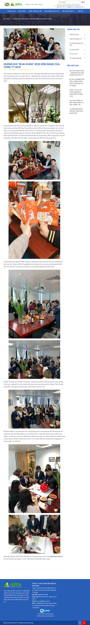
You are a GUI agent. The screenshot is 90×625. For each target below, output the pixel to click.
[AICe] (14, 4)
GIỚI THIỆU (22, 11)
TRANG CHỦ (11, 11)
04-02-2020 (12, 69)
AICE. (17, 623)
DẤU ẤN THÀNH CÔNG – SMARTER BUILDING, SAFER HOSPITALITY (76, 73)
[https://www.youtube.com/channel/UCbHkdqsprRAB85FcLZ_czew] (84, 623)
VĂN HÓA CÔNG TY (68, 11)
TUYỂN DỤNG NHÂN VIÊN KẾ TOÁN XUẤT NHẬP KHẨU (76, 111)
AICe (5, 69)
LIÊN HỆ (80, 11)
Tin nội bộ (31, 69)
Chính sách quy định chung (45, 613)
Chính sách (73, 34)
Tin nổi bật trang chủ (23, 69)
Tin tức (71, 54)
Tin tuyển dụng (74, 58)
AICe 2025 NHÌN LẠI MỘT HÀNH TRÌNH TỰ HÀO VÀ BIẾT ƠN (76, 103)
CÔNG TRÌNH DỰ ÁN (35, 11)
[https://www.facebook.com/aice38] (80, 623)
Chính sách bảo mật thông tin (46, 616)
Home (8, 19)
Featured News (74, 39)
